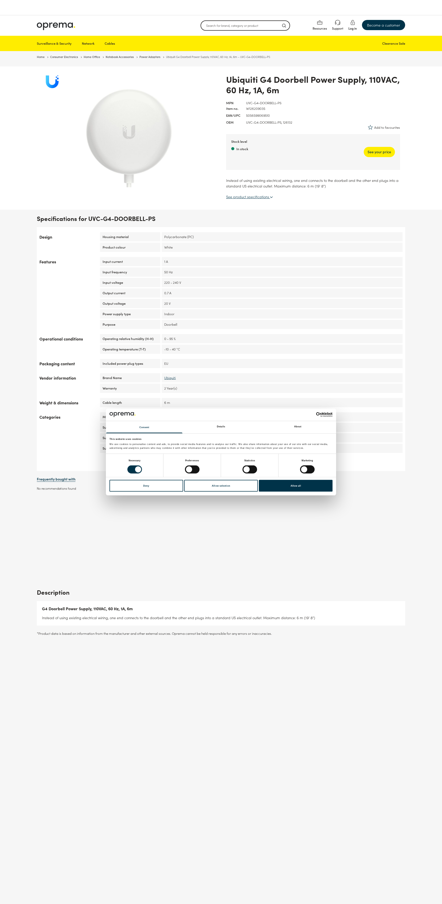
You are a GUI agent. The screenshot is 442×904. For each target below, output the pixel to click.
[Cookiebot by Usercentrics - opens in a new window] (310, 414)
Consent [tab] (144, 427)
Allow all (296, 486)
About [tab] (298, 426)
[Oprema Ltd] (56, 25)
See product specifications (248, 196)
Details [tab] (221, 426)
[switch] (192, 469)
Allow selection (221, 486)
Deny (146, 486)
